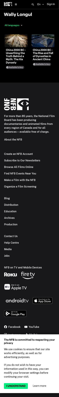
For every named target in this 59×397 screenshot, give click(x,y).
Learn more (39, 385)
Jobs (7, 255)
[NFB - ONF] (8, 4)
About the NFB (13, 139)
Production (10, 224)
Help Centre (11, 242)
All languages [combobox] (12, 25)
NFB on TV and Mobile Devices (23, 267)
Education (10, 211)
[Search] (33, 5)
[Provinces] (21, 25)
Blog (7, 198)
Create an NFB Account (18, 154)
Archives (9, 217)
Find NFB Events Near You (20, 173)
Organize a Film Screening (20, 186)
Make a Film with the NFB (20, 180)
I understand (16, 386)
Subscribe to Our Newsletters (22, 160)
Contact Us (11, 236)
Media (8, 249)
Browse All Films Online (18, 167)
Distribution (11, 204)
